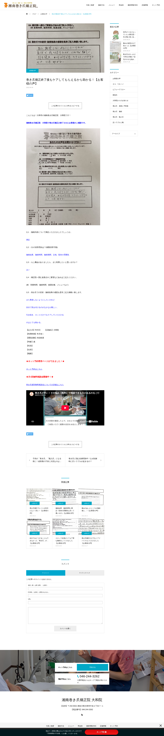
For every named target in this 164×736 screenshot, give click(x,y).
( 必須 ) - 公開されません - (38, 592)
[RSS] (82, 715)
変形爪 (115, 95)
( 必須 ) (37, 585)
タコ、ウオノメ (118, 84)
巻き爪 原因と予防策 (120, 106)
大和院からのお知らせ (120, 100)
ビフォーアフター (119, 89)
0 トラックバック (85, 573)
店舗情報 (145, 5)
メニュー (112, 5)
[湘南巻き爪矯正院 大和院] (21, 5)
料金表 (121, 5)
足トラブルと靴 (118, 122)
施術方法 (101, 5)
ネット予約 (156, 5)
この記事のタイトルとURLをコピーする (65, 106)
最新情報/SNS (133, 5)
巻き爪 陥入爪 (118, 117)
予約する (92, 667)
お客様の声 (32, 70)
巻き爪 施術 (117, 111)
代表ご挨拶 (90, 5)
